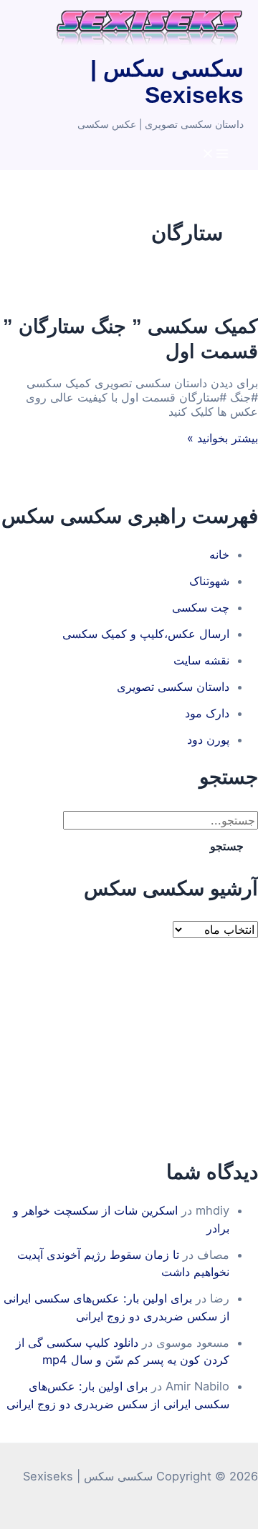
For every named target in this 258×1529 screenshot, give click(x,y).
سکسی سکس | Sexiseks (167, 82)
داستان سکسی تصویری (173, 686)
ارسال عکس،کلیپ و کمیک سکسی (145, 634)
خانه (219, 554)
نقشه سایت (201, 660)
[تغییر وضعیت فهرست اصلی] (215, 154)
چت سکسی (200, 607)
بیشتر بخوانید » (222, 438)
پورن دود (208, 739)
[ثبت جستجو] (45, 820)
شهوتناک (209, 581)
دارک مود (207, 713)
